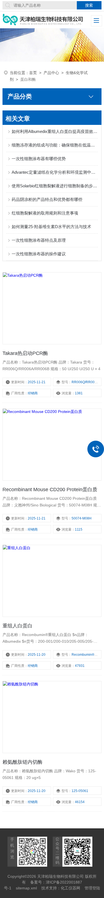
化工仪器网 (70, 888)
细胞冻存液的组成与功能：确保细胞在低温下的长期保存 (55, 145)
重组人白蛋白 (17, 626)
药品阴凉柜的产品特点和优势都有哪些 (47, 199)
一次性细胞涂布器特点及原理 (39, 240)
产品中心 (51, 72)
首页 (33, 72)
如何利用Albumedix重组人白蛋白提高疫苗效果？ (55, 131)
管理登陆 (92, 888)
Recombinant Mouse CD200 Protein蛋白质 (49, 489)
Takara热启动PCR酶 (25, 353)
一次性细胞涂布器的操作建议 (39, 253)
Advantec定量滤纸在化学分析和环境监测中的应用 (55, 172)
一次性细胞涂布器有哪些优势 (39, 158)
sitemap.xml (26, 888)
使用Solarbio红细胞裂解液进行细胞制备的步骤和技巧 (55, 185)
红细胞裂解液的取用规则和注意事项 (45, 213)
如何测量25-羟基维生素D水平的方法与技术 (51, 226)
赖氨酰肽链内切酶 (22, 762)
